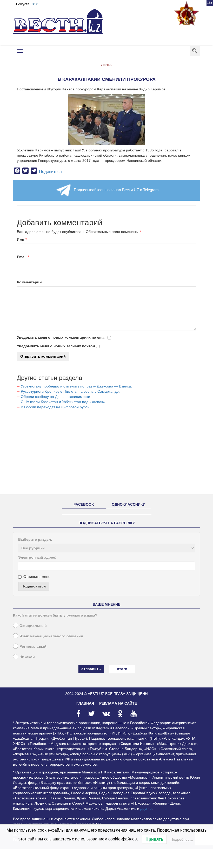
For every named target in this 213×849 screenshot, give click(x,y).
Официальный (33, 626)
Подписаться (34, 586)
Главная (85, 703)
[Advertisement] (106, 454)
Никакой (27, 657)
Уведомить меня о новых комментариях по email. (62, 337)
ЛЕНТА (106, 65)
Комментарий (29, 282)
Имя (20, 239)
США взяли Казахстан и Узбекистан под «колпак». (63, 402)
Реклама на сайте (118, 703)
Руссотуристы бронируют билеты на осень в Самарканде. (70, 391)
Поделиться (50, 171)
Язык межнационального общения (51, 636)
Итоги (122, 669)
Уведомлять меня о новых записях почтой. (56, 346)
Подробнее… (181, 839)
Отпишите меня (36, 576)
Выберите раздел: (35, 539)
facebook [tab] (84, 504)
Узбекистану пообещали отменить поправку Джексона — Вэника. (76, 386)
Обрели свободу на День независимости (55, 397)
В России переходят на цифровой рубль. (55, 407)
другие (146, 808)
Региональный (32, 646)
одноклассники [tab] (128, 504)
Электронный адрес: (37, 557)
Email (21, 257)
